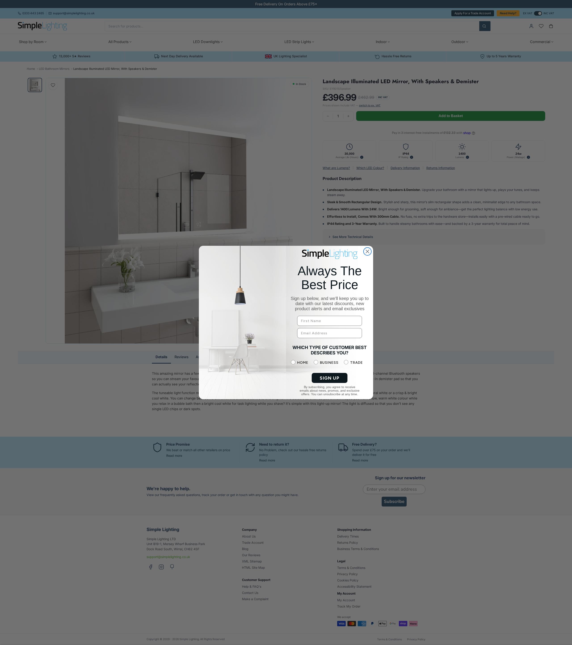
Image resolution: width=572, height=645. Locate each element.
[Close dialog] (367, 251)
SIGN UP (329, 378)
